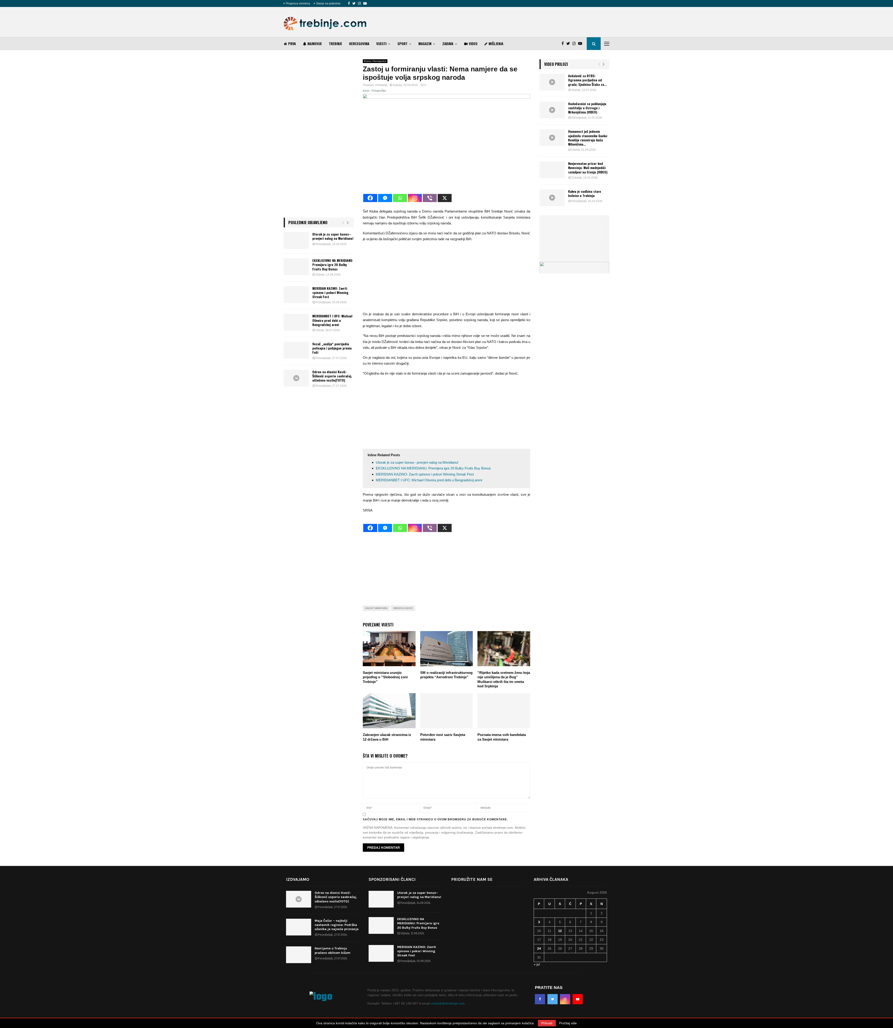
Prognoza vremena (298, 3)
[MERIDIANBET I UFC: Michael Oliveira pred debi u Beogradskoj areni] (296, 322)
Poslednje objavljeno (307, 222)
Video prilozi (556, 64)
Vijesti (381, 43)
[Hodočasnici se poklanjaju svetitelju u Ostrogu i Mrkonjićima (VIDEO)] (552, 110)
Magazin (424, 43)
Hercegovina (359, 43)
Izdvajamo (297, 879)
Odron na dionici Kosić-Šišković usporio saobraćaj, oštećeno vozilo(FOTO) (332, 376)
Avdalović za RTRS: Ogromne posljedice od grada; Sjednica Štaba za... (587, 79)
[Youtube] (365, 3)
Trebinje (335, 43)
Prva (292, 43)
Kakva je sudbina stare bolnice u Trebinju (584, 193)
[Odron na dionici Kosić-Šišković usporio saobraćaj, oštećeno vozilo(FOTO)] (296, 378)
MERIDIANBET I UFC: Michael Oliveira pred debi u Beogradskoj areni (429, 480)
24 (539, 948)
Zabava (447, 43)
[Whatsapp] (400, 198)
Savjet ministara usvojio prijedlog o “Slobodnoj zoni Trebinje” (385, 677)
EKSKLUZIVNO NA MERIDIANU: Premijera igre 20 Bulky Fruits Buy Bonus (433, 468)
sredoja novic (403, 608)
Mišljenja (496, 43)
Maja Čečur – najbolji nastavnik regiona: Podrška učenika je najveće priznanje (337, 925)
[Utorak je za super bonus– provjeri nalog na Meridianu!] (296, 240)
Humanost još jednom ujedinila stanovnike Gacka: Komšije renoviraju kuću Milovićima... (588, 137)
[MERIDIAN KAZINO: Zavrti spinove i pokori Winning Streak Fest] (296, 294)
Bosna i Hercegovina (375, 61)
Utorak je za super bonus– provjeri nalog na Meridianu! (417, 462)
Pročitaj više (568, 1023)
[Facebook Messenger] (385, 198)
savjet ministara (376, 608)
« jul (537, 964)
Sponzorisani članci (392, 879)
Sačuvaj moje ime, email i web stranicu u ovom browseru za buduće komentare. (435, 819)
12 (560, 931)
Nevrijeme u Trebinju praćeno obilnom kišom (332, 950)
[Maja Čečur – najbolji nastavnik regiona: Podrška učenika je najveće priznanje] (298, 927)
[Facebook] (349, 3)
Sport (402, 43)
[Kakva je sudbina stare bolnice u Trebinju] (552, 197)
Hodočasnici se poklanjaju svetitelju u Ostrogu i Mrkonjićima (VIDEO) (587, 107)
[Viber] (430, 198)
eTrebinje (381, 85)
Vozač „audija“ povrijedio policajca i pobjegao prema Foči (332, 348)
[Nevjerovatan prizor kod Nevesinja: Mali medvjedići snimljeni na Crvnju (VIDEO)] (552, 169)
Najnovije (314, 43)
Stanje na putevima (328, 3)
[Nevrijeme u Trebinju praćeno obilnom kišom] (298, 954)
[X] (445, 198)
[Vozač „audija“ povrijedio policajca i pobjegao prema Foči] (296, 350)
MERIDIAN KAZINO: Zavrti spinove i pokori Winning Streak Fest (425, 474)
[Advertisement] (524, 22)
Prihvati (546, 1023)
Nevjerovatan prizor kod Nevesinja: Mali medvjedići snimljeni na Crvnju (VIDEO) (587, 167)
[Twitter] (354, 3)
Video (473, 43)
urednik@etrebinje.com (448, 1003)
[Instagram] (359, 3)
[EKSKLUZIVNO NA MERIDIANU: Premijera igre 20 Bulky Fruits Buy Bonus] (296, 266)
